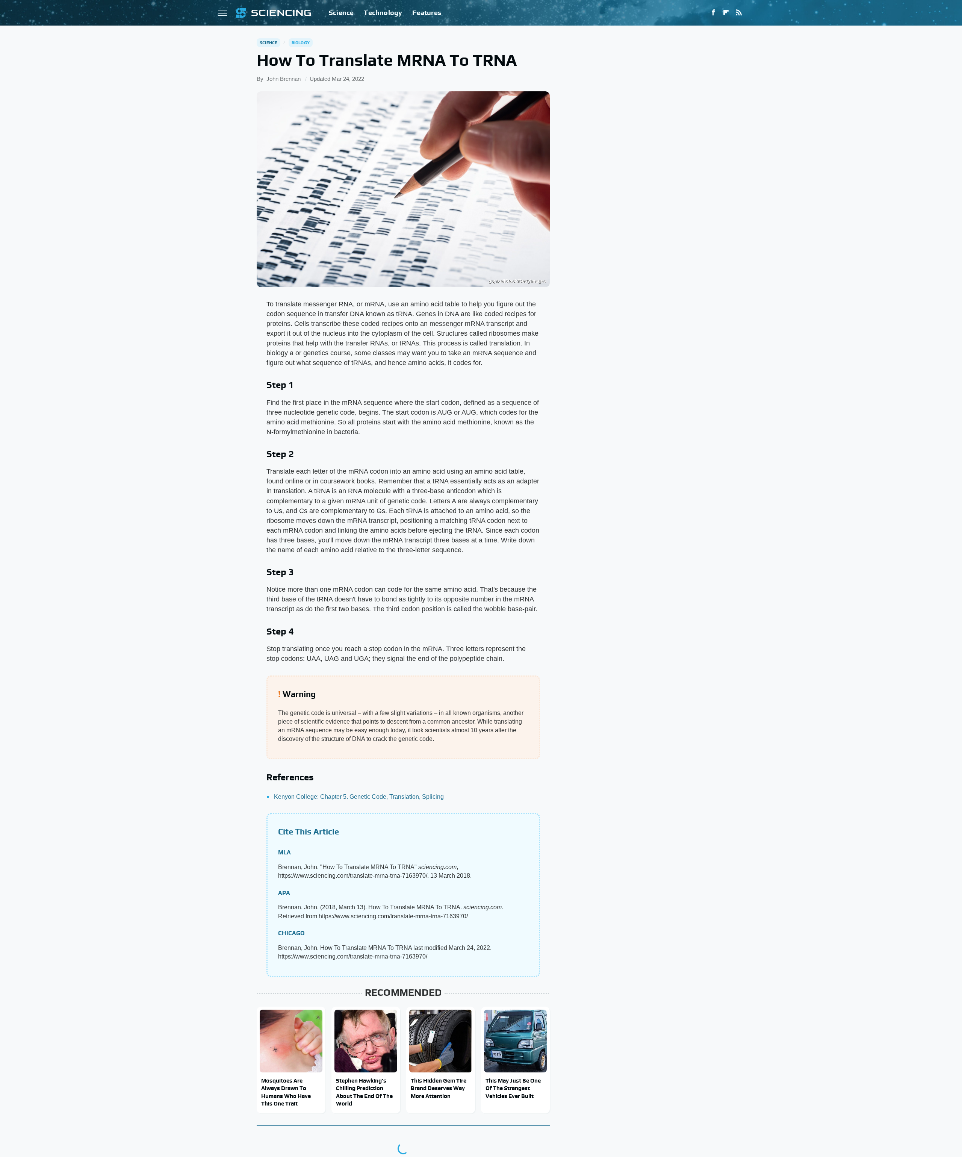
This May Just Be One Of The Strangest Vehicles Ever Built (513, 1088)
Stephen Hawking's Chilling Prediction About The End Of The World (364, 1092)
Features (426, 13)
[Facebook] (713, 13)
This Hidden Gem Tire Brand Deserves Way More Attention (438, 1088)
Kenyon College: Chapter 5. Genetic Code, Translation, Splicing (359, 797)
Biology (301, 42)
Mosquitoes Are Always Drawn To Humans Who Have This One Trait (286, 1092)
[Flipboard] (726, 13)
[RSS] (739, 13)
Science (341, 13)
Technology (383, 13)
